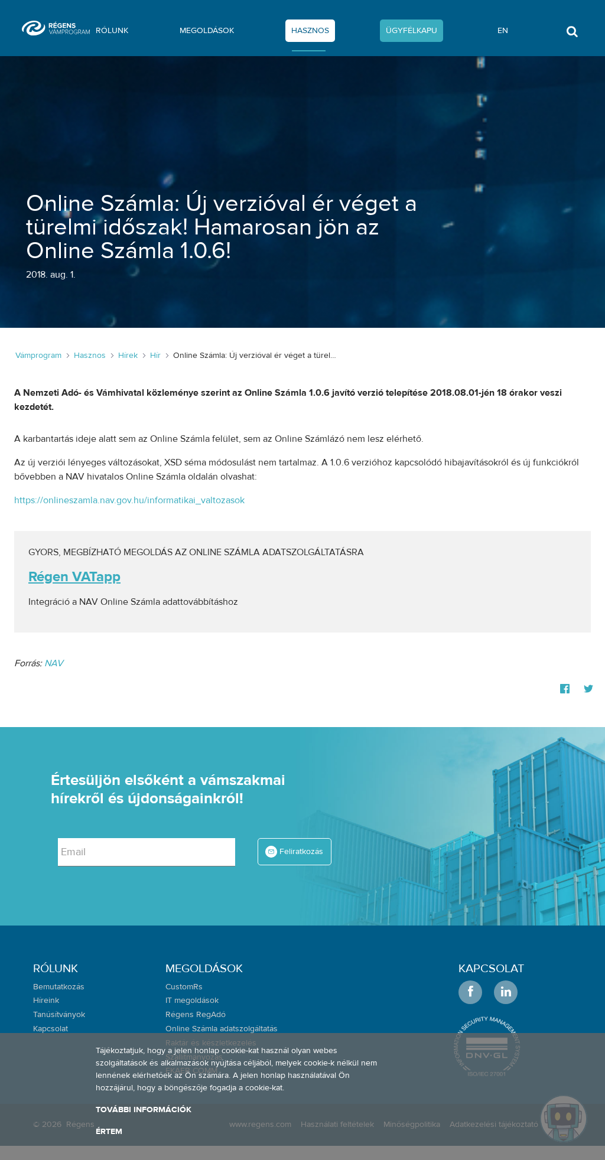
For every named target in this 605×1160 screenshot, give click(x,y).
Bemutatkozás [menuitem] (58, 987)
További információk (143, 1109)
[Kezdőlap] (60, 28)
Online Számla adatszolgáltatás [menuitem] (221, 1029)
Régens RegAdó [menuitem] (195, 1014)
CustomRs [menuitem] (184, 987)
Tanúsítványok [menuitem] (59, 1014)
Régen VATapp (74, 577)
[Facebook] (564, 689)
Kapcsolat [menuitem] (50, 1029)
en (502, 30)
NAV (53, 663)
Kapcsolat (491, 968)
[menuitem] (112, 33)
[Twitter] (588, 689)
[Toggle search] (572, 35)
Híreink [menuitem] (46, 1000)
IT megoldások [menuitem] (192, 1000)
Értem (109, 1131)
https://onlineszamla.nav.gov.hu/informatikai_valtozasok (129, 500)
